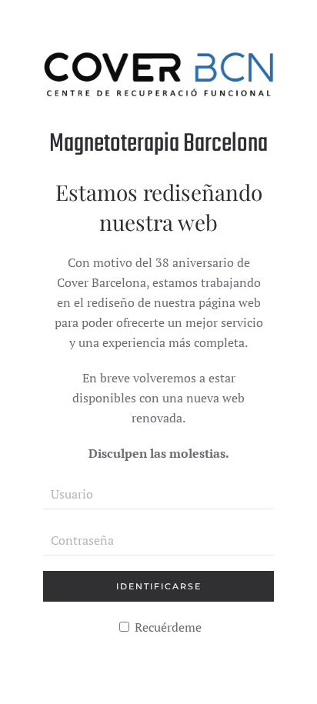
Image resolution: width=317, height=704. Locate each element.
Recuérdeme (167, 627)
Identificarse (159, 586)
